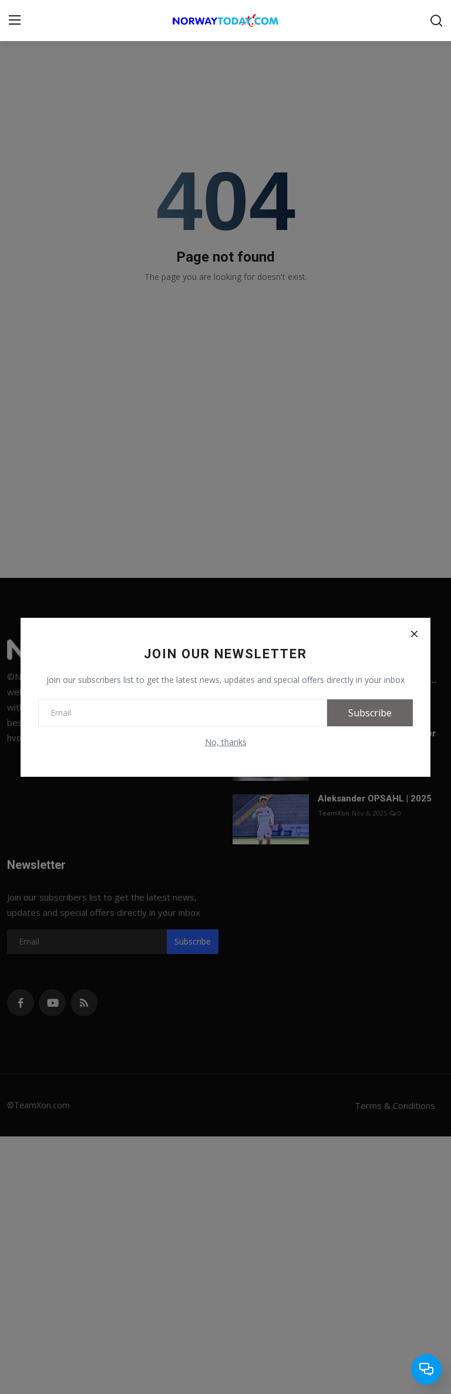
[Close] (414, 634)
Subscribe (370, 712)
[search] (436, 20)
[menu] (14, 20)
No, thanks (226, 741)
